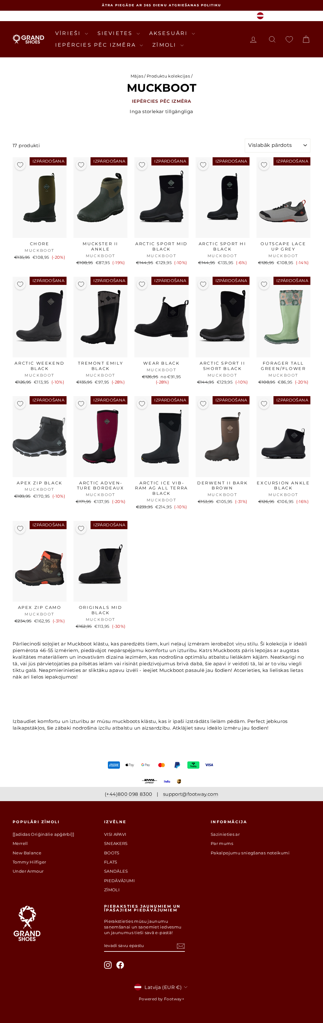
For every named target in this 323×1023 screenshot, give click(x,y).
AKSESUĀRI (169, 33)
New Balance (27, 852)
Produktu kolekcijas (168, 75)
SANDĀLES (116, 871)
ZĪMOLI (165, 45)
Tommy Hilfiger (29, 861)
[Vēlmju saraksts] (289, 39)
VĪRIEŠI (69, 33)
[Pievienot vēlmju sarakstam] (20, 164)
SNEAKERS (116, 843)
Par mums (222, 843)
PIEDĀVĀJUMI (119, 880)
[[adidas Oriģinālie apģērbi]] (43, 834)
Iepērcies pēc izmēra (96, 45)
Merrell (20, 843)
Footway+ (174, 999)
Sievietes (116, 33)
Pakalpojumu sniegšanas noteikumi (250, 852)
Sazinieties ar (225, 834)
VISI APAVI (115, 834)
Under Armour (28, 871)
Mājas (137, 75)
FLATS (110, 861)
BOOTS (112, 852)
